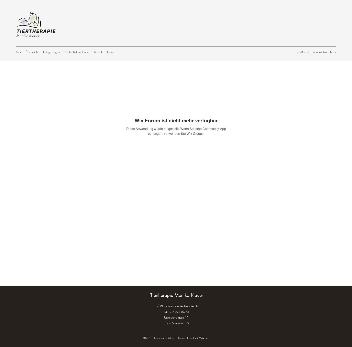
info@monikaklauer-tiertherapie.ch (316, 52)
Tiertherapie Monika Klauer (176, 295)
